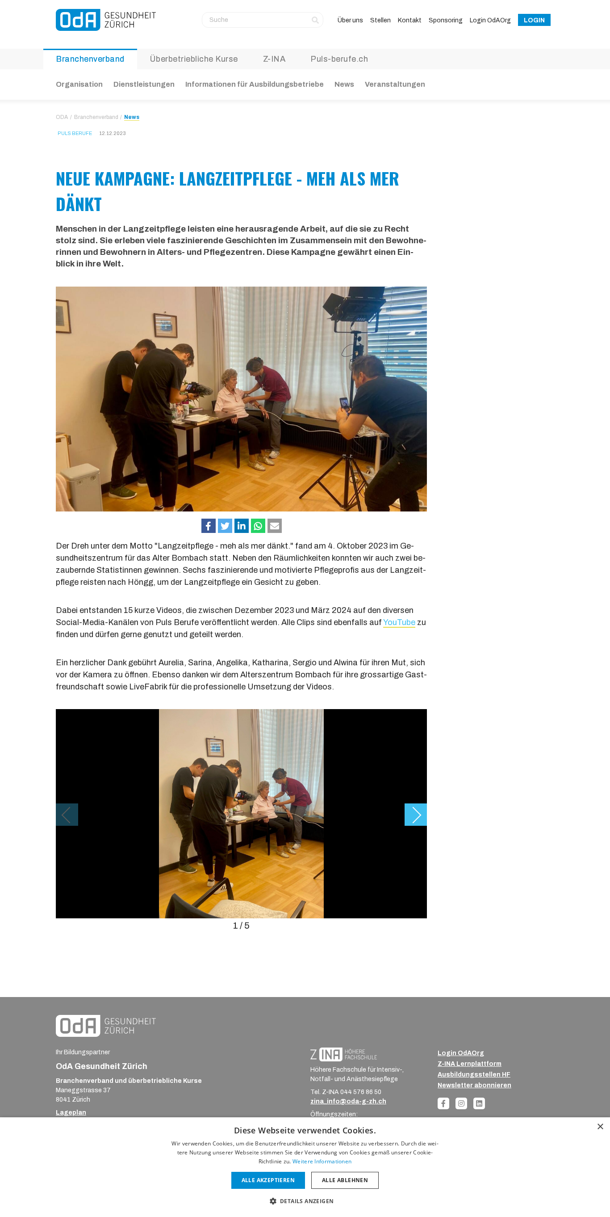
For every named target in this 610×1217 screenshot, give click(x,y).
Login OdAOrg (490, 20)
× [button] (600, 1127)
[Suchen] (315, 20)
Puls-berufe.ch (339, 59)
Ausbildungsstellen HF (474, 1074)
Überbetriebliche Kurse (194, 59)
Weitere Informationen (321, 1161)
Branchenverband (90, 59)
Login (534, 20)
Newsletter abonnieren (474, 1085)
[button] (208, 526)
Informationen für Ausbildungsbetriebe (254, 84)
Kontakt (410, 20)
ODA (62, 117)
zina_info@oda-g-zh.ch (348, 1101)
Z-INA (274, 59)
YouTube (399, 622)
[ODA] (106, 20)
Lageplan (71, 1112)
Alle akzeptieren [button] (268, 1180)
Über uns (350, 20)
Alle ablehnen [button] (345, 1180)
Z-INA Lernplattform (469, 1064)
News (344, 84)
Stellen (380, 20)
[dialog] (305, 1167)
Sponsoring (446, 20)
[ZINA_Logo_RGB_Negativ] (343, 1054)
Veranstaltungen (395, 84)
